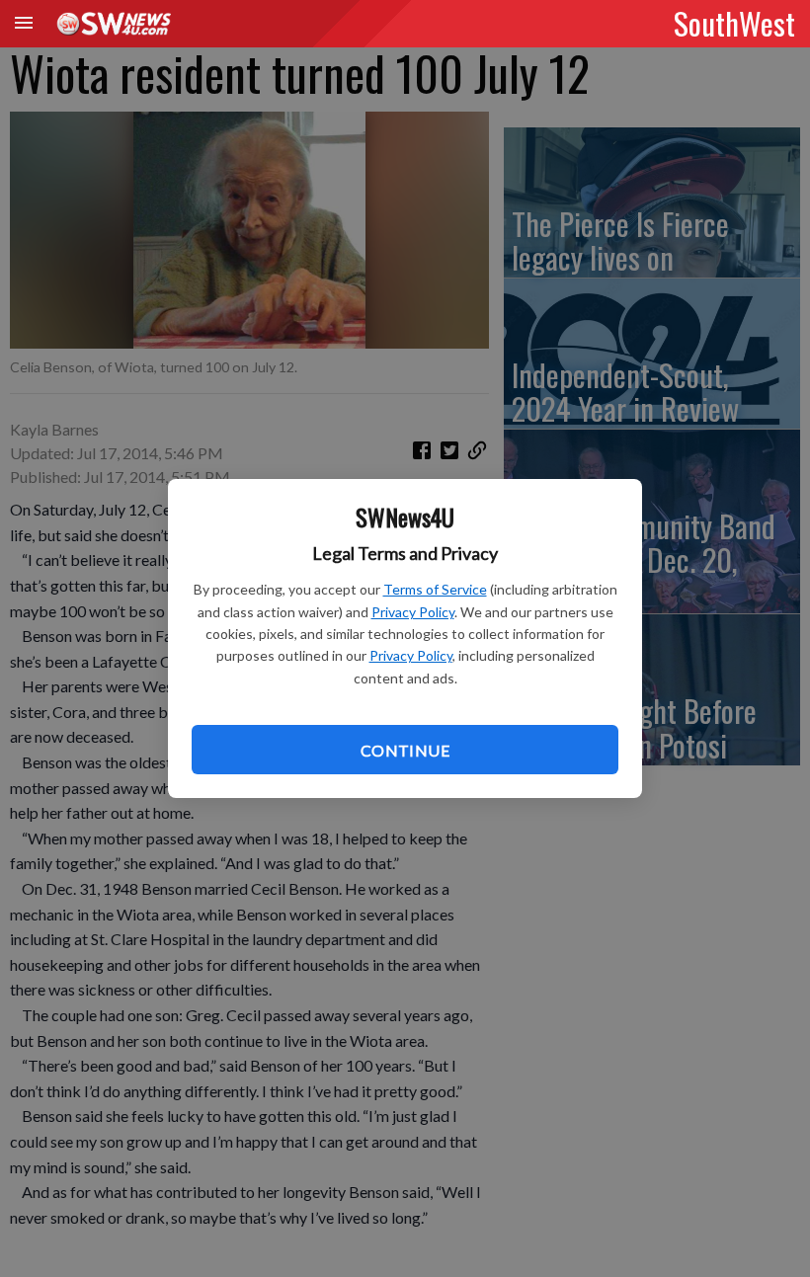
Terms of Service (435, 589)
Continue (405, 750)
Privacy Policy (412, 611)
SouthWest (734, 22)
